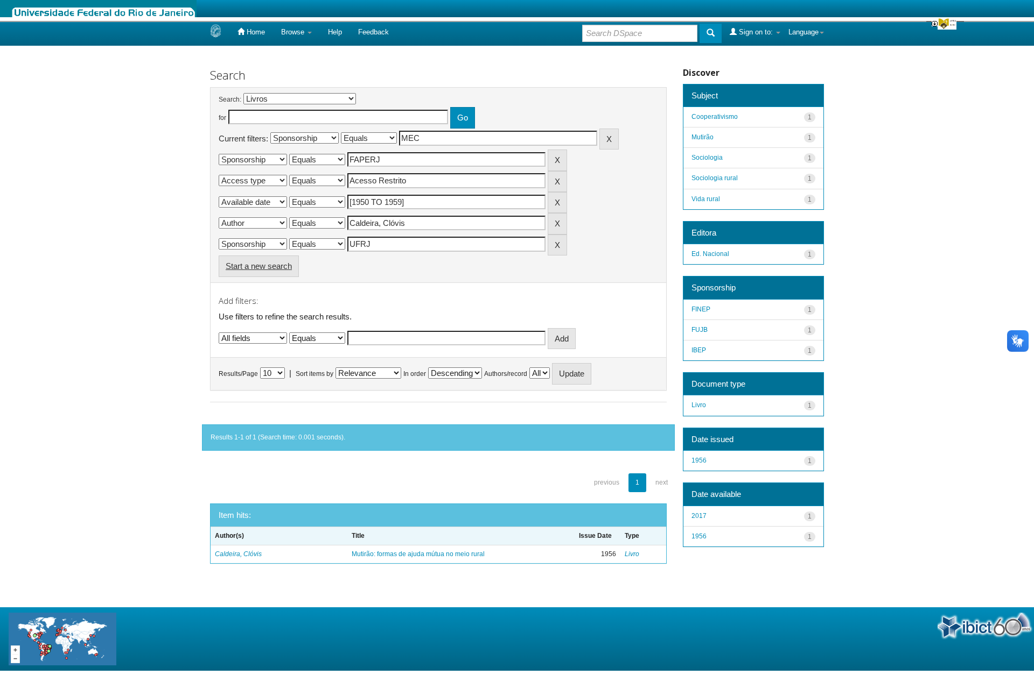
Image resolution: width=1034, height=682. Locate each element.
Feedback (373, 32)
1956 (699, 460)
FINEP (700, 309)
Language (803, 32)
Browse (293, 32)
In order (414, 374)
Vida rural (705, 199)
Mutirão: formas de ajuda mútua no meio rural (418, 554)
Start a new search (259, 266)
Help (335, 32)
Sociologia (707, 157)
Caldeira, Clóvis (238, 554)
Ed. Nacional (710, 254)
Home (254, 32)
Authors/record (505, 374)
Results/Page (238, 374)
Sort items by (314, 374)
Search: (230, 99)
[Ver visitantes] (62, 638)
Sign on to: (756, 32)
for (222, 118)
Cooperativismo (714, 116)
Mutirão (702, 137)
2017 (699, 516)
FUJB (699, 329)
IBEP (698, 350)
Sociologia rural (714, 178)
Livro (632, 554)
